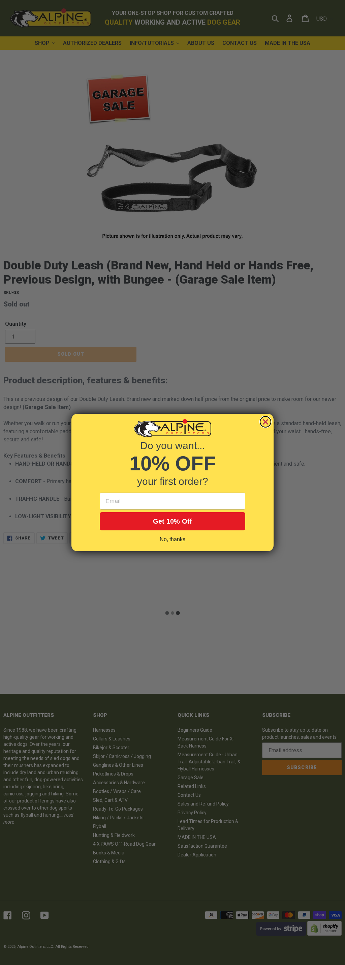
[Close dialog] (265, 421)
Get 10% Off (172, 521)
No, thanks (172, 539)
